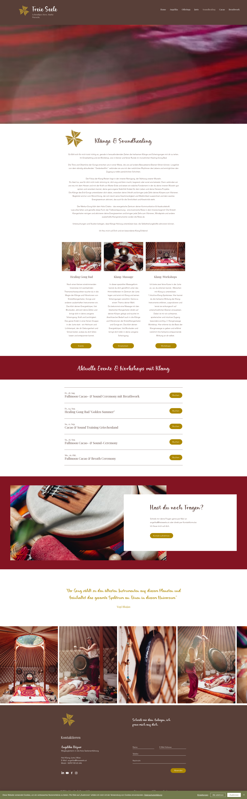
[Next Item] (242, 664)
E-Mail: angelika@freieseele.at (74, 760)
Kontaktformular (189, 522)
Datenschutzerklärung (153, 795)
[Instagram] (76, 773)
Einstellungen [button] (202, 795)
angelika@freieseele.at (159, 522)
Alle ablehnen (218, 795)
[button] (102, 396)
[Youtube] (67, 773)
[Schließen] (243, 795)
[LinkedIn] (62, 773)
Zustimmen (234, 795)
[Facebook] (71, 773)
